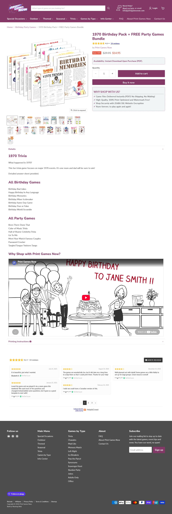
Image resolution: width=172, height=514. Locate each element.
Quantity (96, 68)
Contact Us (159, 18)
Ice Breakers (73, 455)
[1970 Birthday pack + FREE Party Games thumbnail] (12, 120)
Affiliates (18, 502)
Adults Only (73, 477)
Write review (154, 360)
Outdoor (34, 18)
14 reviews (115, 43)
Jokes (70, 473)
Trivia (73, 18)
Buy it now (129, 82)
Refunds (10, 502)
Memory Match (75, 447)
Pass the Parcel (74, 458)
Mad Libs (72, 443)
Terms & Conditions (42, 502)
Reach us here (128, 8)
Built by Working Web (14, 506)
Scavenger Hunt (75, 466)
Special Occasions (16, 18)
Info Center (106, 18)
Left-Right (72, 451)
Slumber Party (74, 470)
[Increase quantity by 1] (112, 73)
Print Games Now (103, 47)
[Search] (108, 8)
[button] (86, 149)
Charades (72, 440)
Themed (47, 18)
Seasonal (61, 18)
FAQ (121, 18)
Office (70, 481)
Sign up (159, 449)
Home (10, 27)
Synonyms (72, 462)
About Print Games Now (139, 18)
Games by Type (88, 18)
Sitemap (54, 502)
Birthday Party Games (25, 27)
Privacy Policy (28, 502)
